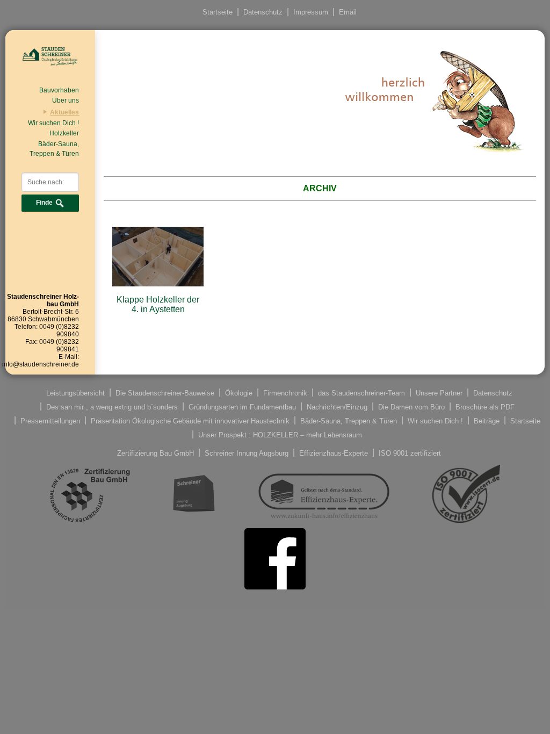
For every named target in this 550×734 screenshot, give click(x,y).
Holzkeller (64, 133)
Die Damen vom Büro (411, 406)
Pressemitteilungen (50, 420)
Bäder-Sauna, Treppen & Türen (54, 148)
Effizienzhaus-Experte (333, 453)
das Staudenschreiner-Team (361, 392)
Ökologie (238, 392)
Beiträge (487, 420)
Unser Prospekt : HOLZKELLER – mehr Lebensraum (280, 434)
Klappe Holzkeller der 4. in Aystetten (158, 304)
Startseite (217, 12)
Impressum (310, 12)
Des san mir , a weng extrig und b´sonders (112, 406)
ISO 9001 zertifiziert (410, 453)
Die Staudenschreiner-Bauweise (164, 392)
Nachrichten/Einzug (337, 406)
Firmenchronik (285, 392)
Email (348, 12)
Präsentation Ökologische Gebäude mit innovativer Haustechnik (190, 420)
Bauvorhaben (59, 90)
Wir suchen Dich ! (53, 123)
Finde (45, 203)
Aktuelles (64, 112)
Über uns (65, 100)
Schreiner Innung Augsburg (246, 453)
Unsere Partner (439, 392)
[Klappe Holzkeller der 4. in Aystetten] (157, 281)
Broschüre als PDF (485, 406)
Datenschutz (263, 12)
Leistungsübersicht (75, 392)
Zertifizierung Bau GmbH (155, 453)
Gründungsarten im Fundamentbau (242, 406)
